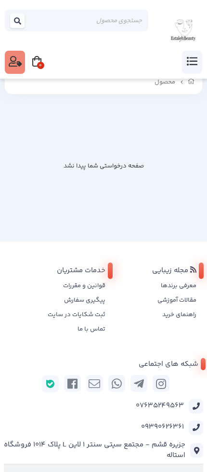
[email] (94, 383)
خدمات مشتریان (81, 270)
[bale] (50, 383)
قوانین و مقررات (84, 286)
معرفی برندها (178, 286)
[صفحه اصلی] (191, 82)
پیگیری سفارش (84, 300)
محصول (165, 82)
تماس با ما (91, 329)
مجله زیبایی (171, 270)
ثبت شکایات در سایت (76, 314)
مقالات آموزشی (176, 300)
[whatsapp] (116, 383)
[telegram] (138, 383)
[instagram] (161, 383)
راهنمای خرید (179, 314)
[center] (18, 20)
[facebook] (72, 383)
